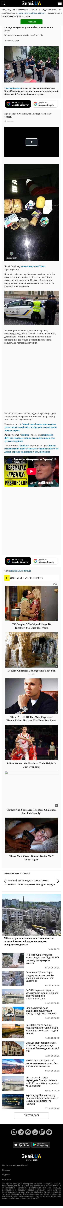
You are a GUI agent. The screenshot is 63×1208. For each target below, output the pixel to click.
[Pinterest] (49, 1132)
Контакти (6, 1179)
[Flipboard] (42, 1132)
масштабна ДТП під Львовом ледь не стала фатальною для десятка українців (29, 438)
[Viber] (28, 1132)
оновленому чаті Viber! (33, 266)
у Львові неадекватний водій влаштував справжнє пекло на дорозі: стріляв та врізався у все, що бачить (31, 448)
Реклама (6, 1170)
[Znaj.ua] (31, 3)
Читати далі (31, 1115)
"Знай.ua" (25, 434)
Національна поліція (20, 570)
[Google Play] (40, 1144)
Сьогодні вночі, (12, 88)
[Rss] (14, 1132)
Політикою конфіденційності (31, 13)
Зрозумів (31, 22)
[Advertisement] (31, 378)
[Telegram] (21, 1132)
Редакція (6, 1175)
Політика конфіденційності (15, 1165)
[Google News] (35, 1132)
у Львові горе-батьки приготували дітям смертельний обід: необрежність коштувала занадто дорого (30, 427)
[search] (3, 3)
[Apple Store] (22, 1144)
